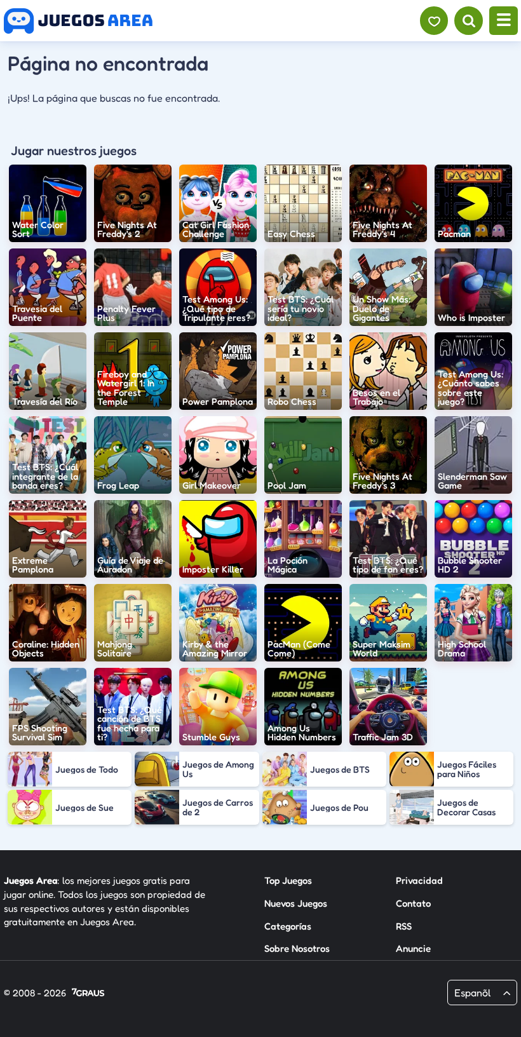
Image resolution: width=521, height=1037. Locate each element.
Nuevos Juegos (295, 903)
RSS (404, 926)
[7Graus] (88, 993)
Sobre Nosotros (297, 948)
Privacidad (419, 880)
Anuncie (413, 948)
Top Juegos (288, 880)
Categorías (287, 926)
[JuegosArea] (78, 21)
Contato (413, 903)
